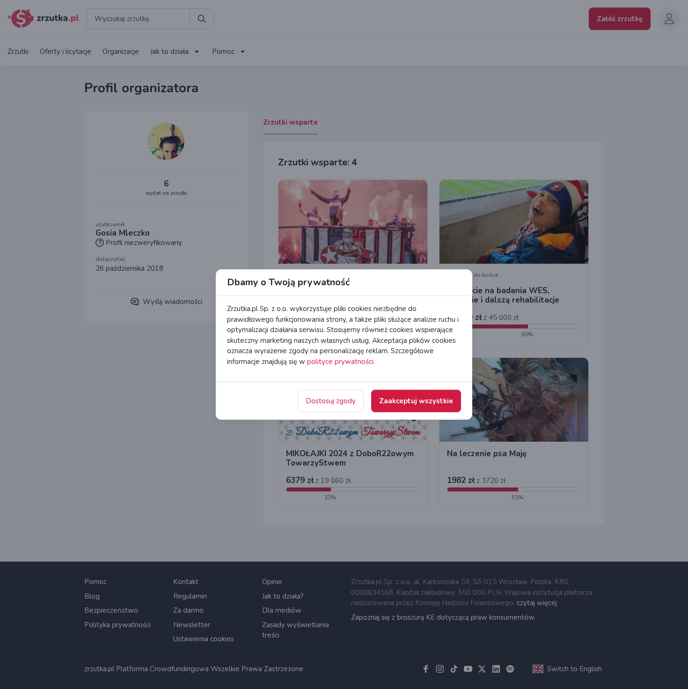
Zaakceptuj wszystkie (416, 401)
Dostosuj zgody (331, 401)
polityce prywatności (340, 361)
